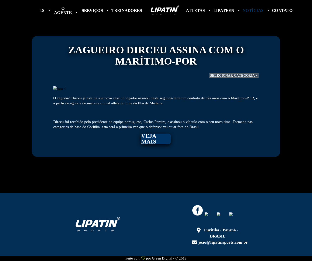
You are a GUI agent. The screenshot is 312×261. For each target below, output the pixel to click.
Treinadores (126, 10)
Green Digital (162, 258)
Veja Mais (148, 139)
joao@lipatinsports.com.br (223, 242)
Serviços (92, 10)
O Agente (63, 10)
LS (41, 10)
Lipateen (223, 10)
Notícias (253, 10)
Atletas (195, 10)
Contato (282, 10)
